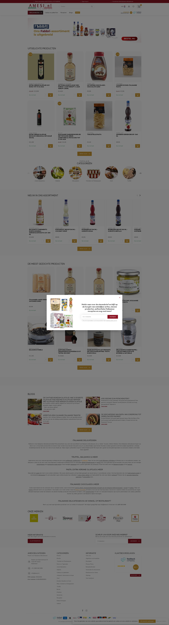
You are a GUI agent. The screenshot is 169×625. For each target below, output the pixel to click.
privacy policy (110, 320)
